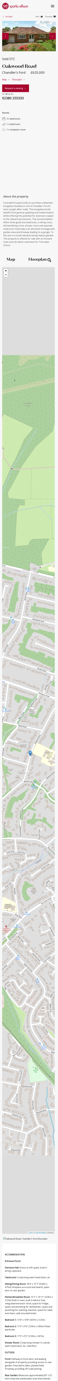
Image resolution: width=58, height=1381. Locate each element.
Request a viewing (15, 88)
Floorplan (18, 79)
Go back (7, 16)
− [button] (6, 274)
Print (39, 16)
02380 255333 (13, 98)
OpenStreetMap (40, 1233)
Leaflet (30, 1233)
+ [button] (6, 270)
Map (6, 79)
